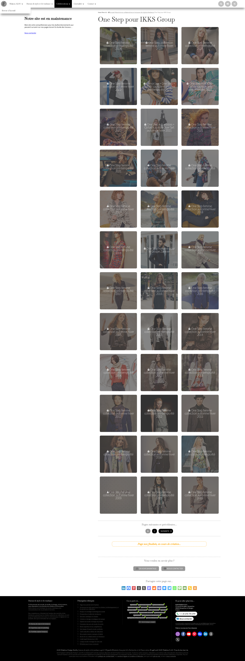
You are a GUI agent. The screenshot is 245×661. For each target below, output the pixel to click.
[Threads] (139, 588)
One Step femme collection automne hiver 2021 (200, 127)
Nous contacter (175, 568)
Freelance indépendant (158, 605)
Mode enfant (163, 610)
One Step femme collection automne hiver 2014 (200, 332)
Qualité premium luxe (159, 612)
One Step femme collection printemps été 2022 (118, 127)
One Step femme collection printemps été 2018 (118, 250)
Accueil (112, 12)
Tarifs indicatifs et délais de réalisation (91, 632)
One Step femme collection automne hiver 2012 (118, 413)
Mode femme (133, 605)
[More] (195, 588)
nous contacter (171, 656)
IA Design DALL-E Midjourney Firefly (136, 618)
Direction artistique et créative (89, 616)
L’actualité (78, 4)
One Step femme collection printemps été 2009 (159, 495)
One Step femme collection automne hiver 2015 (118, 332)
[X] (144, 588)
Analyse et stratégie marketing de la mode (92, 612)
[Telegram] (169, 588)
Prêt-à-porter (144, 607)
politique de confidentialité (106, 656)
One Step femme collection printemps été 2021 (118, 168)
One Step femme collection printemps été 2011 (118, 454)
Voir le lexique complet (148, 622)
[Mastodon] (149, 588)
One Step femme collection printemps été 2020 (200, 168)
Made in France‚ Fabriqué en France (158, 607)
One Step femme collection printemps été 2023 (200, 45)
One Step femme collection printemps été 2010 (200, 454)
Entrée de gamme (133, 612)
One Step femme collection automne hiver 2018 (200, 209)
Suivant (164, 531)
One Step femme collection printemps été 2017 (118, 291)
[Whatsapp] (174, 588)
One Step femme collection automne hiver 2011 (200, 413)
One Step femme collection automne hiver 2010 (159, 454)
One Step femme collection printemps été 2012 (159, 413)
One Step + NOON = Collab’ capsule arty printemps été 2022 (201, 86)
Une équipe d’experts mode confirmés (91, 629)
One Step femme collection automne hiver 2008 (200, 495)
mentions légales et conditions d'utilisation (130, 656)
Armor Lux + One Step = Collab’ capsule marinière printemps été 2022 (159, 86)
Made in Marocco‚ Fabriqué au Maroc (151, 615)
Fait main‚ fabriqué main (152, 618)
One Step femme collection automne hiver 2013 (159, 372)
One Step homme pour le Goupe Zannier (161, 249)
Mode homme (137, 615)
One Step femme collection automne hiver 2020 (159, 168)
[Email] (185, 588)
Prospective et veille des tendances (90, 614)
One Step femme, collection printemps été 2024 (118, 45)
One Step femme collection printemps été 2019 (159, 209)
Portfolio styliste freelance (39, 632)
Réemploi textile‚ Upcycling (146, 612)
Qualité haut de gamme (134, 607)
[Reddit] (154, 588)
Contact (91, 4)
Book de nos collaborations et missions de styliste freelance (135, 12)
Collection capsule (142, 610)
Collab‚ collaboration (154, 610)
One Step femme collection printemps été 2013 (200, 372)
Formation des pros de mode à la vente (91, 624)
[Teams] (159, 588)
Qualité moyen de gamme (145, 605)
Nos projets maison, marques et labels (91, 634)
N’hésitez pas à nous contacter (89, 644)
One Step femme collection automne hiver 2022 (118, 86)
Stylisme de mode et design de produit (91, 621)
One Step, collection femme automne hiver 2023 (159, 45)
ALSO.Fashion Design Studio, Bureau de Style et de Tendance (4, 4)
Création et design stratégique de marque (92, 619)
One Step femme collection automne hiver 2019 (118, 209)
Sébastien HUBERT (132, 610)
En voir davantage (147, 568)
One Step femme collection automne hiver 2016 (159, 291)
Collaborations (62, 4)
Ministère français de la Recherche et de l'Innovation (130, 650)
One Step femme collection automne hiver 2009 (118, 495)
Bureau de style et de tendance (39, 4)
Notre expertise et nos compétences (91, 627)
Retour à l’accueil (8, 10)
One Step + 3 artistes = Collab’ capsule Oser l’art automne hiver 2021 (159, 127)
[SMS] (180, 588)
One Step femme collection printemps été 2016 (200, 291)
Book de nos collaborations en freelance (92, 637)
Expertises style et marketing (40, 628)
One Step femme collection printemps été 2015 (159, 332)
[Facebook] (129, 588)
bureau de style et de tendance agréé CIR (92, 650)
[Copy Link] (190, 588)
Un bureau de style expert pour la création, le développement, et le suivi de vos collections (99, 608)
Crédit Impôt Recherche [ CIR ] (89, 639)
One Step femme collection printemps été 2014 (118, 372)
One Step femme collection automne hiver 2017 (200, 250)
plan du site (156, 656)
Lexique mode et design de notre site (91, 642)
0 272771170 (187, 613)
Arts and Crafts (163, 618)
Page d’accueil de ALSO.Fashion (89, 605)
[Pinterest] (134, 588)
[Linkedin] (123, 588)
